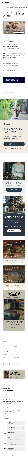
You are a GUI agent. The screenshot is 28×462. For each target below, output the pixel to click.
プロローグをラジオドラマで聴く (14, 148)
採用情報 (5, 354)
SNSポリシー (16, 364)
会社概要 (15, 346)
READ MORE (14, 327)
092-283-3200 (8, 403)
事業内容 (15, 352)
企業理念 (5, 349)
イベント (5, 357)
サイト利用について (6, 366)
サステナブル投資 (6, 352)
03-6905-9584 (8, 411)
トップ (3, 7)
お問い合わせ (16, 357)
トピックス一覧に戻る (9, 92)
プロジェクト (16, 349)
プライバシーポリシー (7, 364)
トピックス (7, 7)
